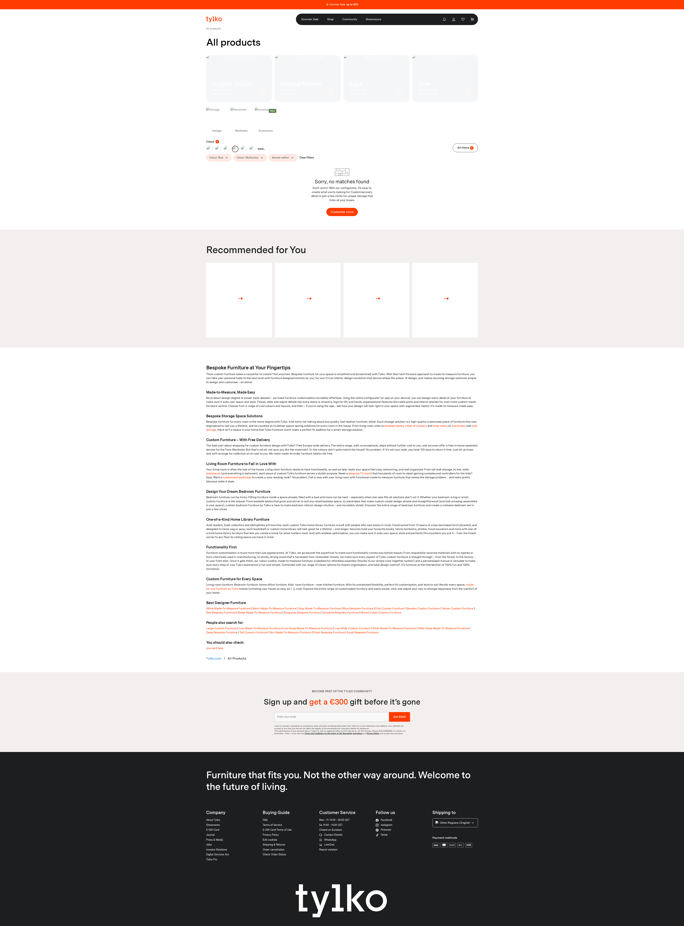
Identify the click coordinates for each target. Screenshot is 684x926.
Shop (330, 19)
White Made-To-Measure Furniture (228, 608)
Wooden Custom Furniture (423, 608)
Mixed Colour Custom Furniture (381, 612)
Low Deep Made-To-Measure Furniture (308, 628)
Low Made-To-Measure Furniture (260, 628)
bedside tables (394, 425)
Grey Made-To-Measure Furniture (319, 608)
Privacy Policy (373, 733)
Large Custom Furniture (221, 628)
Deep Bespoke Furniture (222, 632)
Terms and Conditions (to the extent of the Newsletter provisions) (334, 733)
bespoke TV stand (360, 473)
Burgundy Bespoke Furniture (302, 612)
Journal (211, 648)
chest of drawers (416, 425)
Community (349, 19)
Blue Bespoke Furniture (358, 608)
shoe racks (440, 425)
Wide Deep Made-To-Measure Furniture (443, 628)
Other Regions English (455, 822)
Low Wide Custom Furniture (353, 628)
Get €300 (399, 717)
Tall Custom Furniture (253, 632)
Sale (220, 648)
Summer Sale (309, 19)
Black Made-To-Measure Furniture (274, 608)
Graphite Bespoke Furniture (341, 612)
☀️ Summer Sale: (342, 4)
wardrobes (459, 425)
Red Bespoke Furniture (221, 612)
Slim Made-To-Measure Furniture (290, 632)
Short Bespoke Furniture (329, 632)
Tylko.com (214, 658)
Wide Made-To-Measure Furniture (394, 628)
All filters (464, 147)
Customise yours (342, 212)
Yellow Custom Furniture (457, 608)
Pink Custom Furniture (389, 608)
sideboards (213, 473)
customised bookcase (237, 477)
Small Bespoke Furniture (362, 632)
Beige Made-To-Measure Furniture (260, 612)
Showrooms (373, 19)
